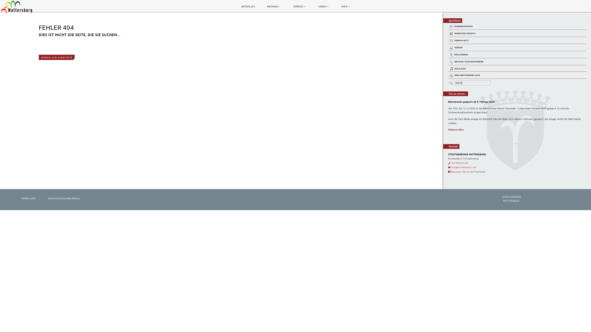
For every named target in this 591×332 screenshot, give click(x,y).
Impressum (29, 198)
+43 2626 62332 (459, 162)
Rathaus (273, 6)
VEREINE (458, 47)
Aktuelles (248, 6)
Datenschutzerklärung (64, 198)
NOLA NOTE (460, 68)
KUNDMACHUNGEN (463, 26)
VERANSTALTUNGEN (464, 33)
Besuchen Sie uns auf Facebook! (467, 171)
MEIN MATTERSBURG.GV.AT (467, 75)
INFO (345, 6)
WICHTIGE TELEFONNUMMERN (469, 61)
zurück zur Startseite (57, 57)
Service (298, 6)
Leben (322, 6)
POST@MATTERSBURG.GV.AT (463, 167)
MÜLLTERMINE (461, 54)
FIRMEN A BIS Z (461, 40)
